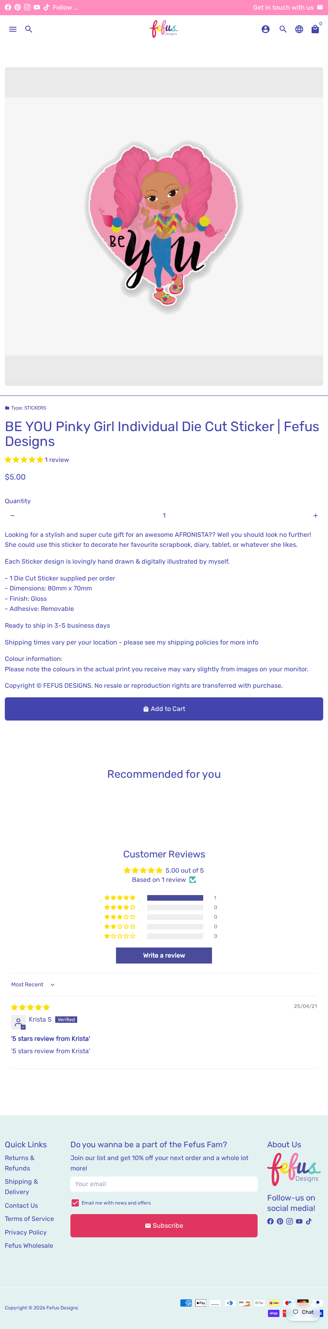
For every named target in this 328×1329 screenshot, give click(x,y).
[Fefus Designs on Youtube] (37, 7)
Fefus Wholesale (29, 1245)
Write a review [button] (164, 955)
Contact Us (21, 1205)
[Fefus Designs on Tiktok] (46, 7)
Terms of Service (29, 1219)
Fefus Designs (62, 1308)
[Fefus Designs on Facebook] (8, 7)
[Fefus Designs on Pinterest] (17, 7)
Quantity (18, 501)
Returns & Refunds (19, 1163)
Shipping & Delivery (21, 1187)
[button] (25, 460)
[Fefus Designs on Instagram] (27, 7)
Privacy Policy (26, 1232)
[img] (30, 1007)
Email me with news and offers (116, 1203)
